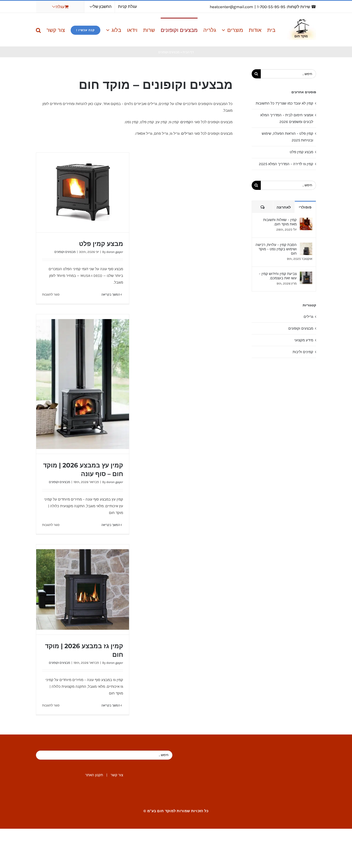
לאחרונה (284, 207)
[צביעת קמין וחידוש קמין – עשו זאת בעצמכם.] (306, 275)
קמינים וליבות (303, 352)
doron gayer (114, 252)
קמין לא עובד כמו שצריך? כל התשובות (284, 103)
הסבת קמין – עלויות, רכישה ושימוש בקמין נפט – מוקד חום (276, 249)
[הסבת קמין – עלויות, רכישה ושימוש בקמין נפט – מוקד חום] (306, 246)
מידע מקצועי (303, 340)
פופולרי (305, 207)
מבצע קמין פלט (101, 244)
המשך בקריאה (111, 294)
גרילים (186, 133)
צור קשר (117, 775)
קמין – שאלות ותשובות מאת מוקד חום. (280, 222)
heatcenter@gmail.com (231, 6)
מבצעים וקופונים (65, 252)
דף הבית (188, 52)
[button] (38, 30)
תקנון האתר (94, 775)
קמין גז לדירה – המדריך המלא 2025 (286, 164)
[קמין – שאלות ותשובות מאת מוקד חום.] (306, 221)
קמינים (186, 122)
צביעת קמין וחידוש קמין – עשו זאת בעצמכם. (278, 276)
